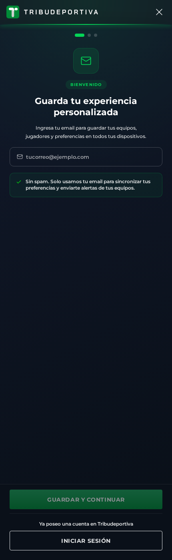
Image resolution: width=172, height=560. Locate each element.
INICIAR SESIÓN (86, 540)
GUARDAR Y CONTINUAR (86, 499)
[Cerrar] (159, 12)
